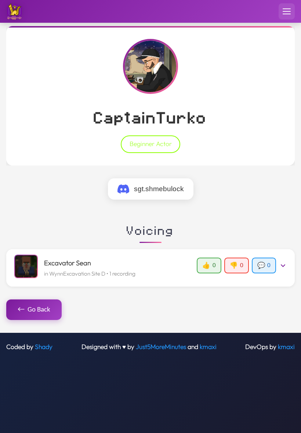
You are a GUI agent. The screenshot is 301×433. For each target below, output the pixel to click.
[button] (150, 268)
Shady (43, 347)
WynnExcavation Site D (77, 273)
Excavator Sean (67, 263)
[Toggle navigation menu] (287, 11)
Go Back (34, 309)
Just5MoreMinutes (161, 347)
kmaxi (208, 347)
